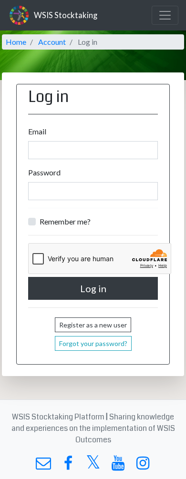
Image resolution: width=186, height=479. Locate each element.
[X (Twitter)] (93, 465)
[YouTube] (118, 465)
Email (37, 131)
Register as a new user (93, 325)
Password (44, 172)
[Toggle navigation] (165, 15)
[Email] (43, 465)
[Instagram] (143, 465)
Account (52, 41)
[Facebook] (68, 465)
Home (16, 41)
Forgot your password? (93, 343)
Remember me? (65, 221)
